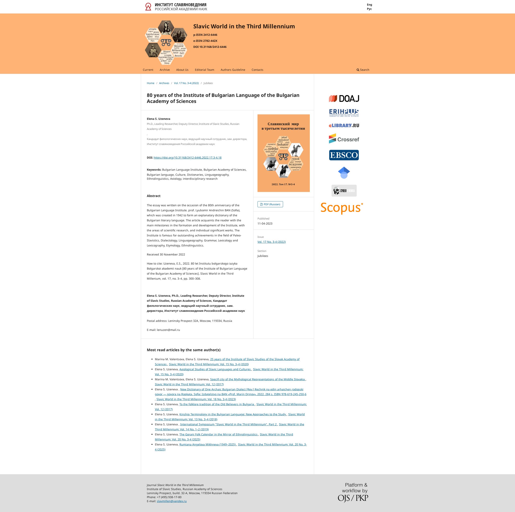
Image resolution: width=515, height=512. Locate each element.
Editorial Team (204, 70)
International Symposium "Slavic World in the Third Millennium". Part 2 (228, 424)
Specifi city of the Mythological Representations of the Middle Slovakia (258, 379)
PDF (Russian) (271, 204)
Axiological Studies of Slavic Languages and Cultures (215, 369)
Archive (165, 70)
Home (150, 83)
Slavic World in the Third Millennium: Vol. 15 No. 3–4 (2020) (209, 364)
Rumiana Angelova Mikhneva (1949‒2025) (207, 444)
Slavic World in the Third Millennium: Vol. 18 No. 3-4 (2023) (196, 399)
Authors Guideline (233, 70)
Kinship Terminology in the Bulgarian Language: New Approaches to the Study (233, 414)
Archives (164, 83)
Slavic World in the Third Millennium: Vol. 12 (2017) (189, 384)
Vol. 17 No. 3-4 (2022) (186, 83)
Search (364, 70)
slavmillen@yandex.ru (172, 501)
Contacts (257, 70)
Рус (369, 8)
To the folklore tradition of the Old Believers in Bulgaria (217, 404)
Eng (369, 4)
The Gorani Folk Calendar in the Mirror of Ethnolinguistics (218, 434)
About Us (182, 70)
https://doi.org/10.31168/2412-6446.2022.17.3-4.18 (187, 157)
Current (148, 70)
